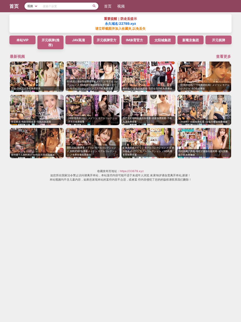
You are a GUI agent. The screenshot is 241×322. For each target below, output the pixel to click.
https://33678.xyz (132, 171)
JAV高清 (78, 40)
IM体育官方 (134, 40)
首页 (108, 6)
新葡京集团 (190, 40)
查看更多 (223, 56)
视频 (121, 6)
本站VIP (22, 40)
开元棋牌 (218, 40)
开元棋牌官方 (106, 40)
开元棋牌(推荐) (51, 42)
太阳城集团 (162, 40)
